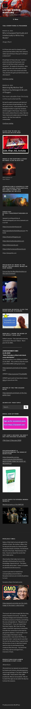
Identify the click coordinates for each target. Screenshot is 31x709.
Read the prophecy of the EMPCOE (13, 504)
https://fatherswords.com (10, 245)
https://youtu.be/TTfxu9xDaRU (17, 374)
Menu (16, 19)
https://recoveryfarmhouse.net (12, 226)
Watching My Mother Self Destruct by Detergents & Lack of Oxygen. (14, 90)
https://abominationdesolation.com (13, 241)
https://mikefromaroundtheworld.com (14, 249)
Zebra (4, 380)
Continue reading (8, 79)
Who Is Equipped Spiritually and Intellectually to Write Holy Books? (15, 35)
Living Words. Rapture (12, 11)
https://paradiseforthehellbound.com (14, 230)
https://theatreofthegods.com (12, 237)
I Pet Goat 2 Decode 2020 (12, 440)
